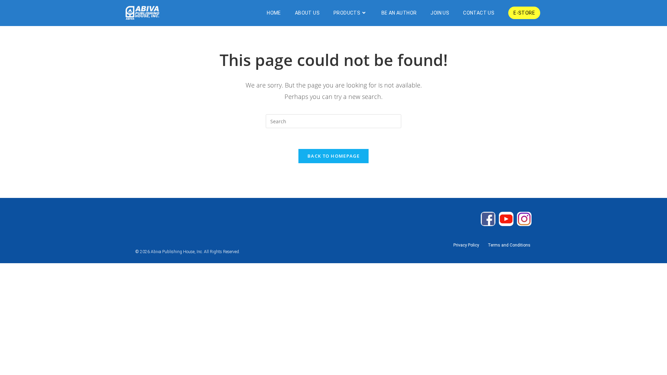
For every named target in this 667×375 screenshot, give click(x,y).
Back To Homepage (333, 156)
